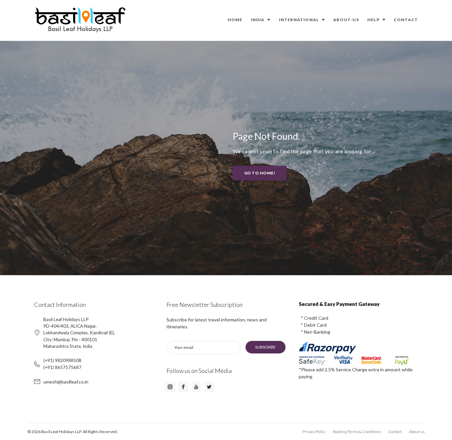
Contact (406, 19)
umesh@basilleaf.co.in (65, 382)
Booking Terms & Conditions (357, 431)
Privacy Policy (314, 431)
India (258, 19)
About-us (346, 19)
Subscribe (265, 347)
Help (373, 19)
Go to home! (259, 172)
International (299, 19)
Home (235, 19)
